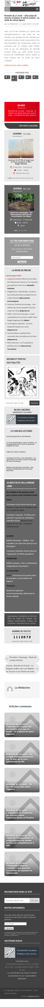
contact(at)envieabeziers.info (18, 964)
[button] (8, 178)
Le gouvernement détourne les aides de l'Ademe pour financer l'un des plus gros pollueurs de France (22, 282)
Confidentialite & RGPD (24, 967)
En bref (36, 24)
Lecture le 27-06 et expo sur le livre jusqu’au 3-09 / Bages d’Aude (21, 162)
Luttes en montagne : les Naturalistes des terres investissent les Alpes (21, 214)
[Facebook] (7, 77)
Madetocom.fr (34, 996)
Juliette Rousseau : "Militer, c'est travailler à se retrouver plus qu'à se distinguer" (21, 543)
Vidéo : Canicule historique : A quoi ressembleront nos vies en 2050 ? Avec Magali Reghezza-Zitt (22, 317)
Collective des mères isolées (16, 65)
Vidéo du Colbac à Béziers (16, 452)
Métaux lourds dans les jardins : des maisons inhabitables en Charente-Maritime (19, 469)
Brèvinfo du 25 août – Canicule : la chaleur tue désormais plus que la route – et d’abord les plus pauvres (22, 113)
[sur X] (14, 78)
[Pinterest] (21, 77)
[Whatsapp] (35, 77)
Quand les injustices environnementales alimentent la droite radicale (20, 593)
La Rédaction (13, 24)
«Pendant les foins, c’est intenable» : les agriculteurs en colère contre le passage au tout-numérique (21, 459)
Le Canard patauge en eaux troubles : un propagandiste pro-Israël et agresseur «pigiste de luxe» (21, 444)
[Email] (28, 77)
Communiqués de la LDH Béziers (18, 436)
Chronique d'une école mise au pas (21, 504)
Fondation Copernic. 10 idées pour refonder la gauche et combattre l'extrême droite (20, 518)
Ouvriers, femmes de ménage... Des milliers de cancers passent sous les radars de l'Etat (21, 307)
